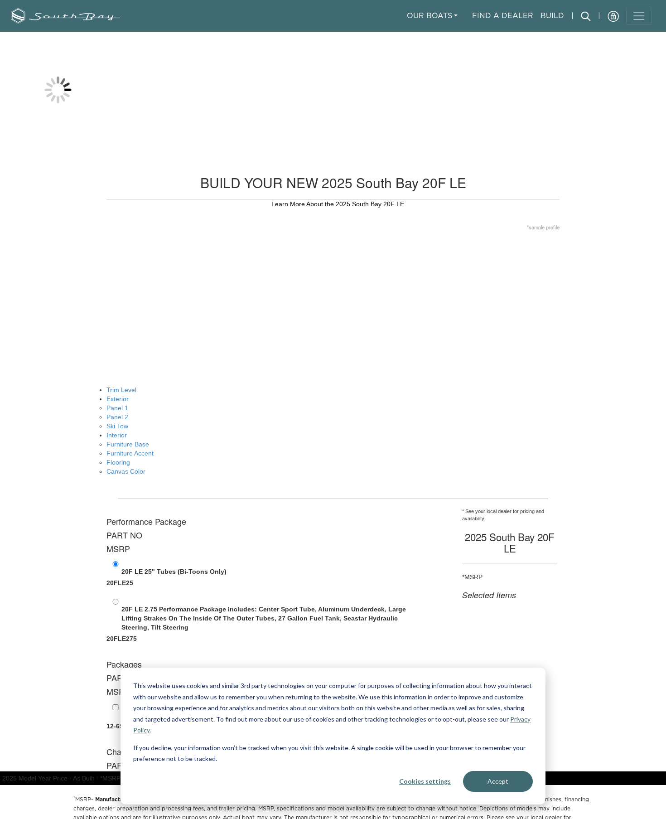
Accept (497, 781)
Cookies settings (425, 781)
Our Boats (429, 15)
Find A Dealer (502, 15)
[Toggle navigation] (639, 16)
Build (552, 15)
